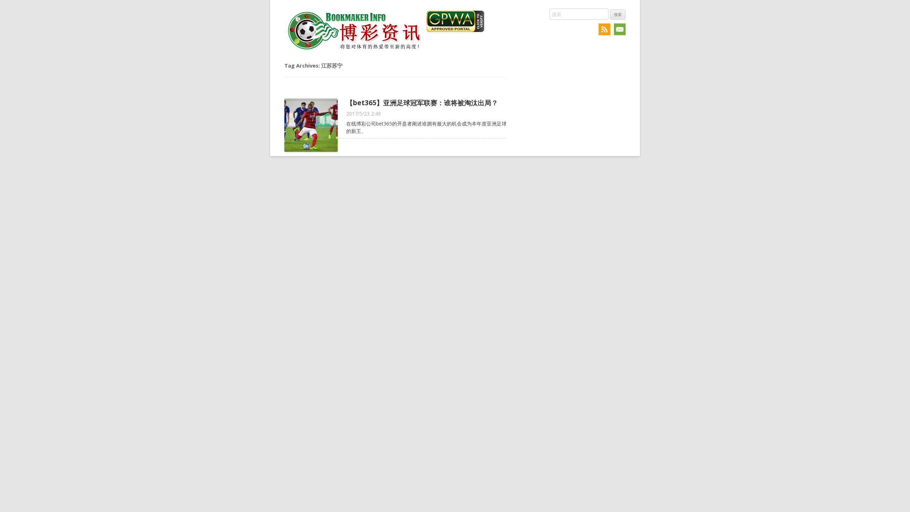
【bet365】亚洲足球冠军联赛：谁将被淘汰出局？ (422, 102)
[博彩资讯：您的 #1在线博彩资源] (353, 50)
